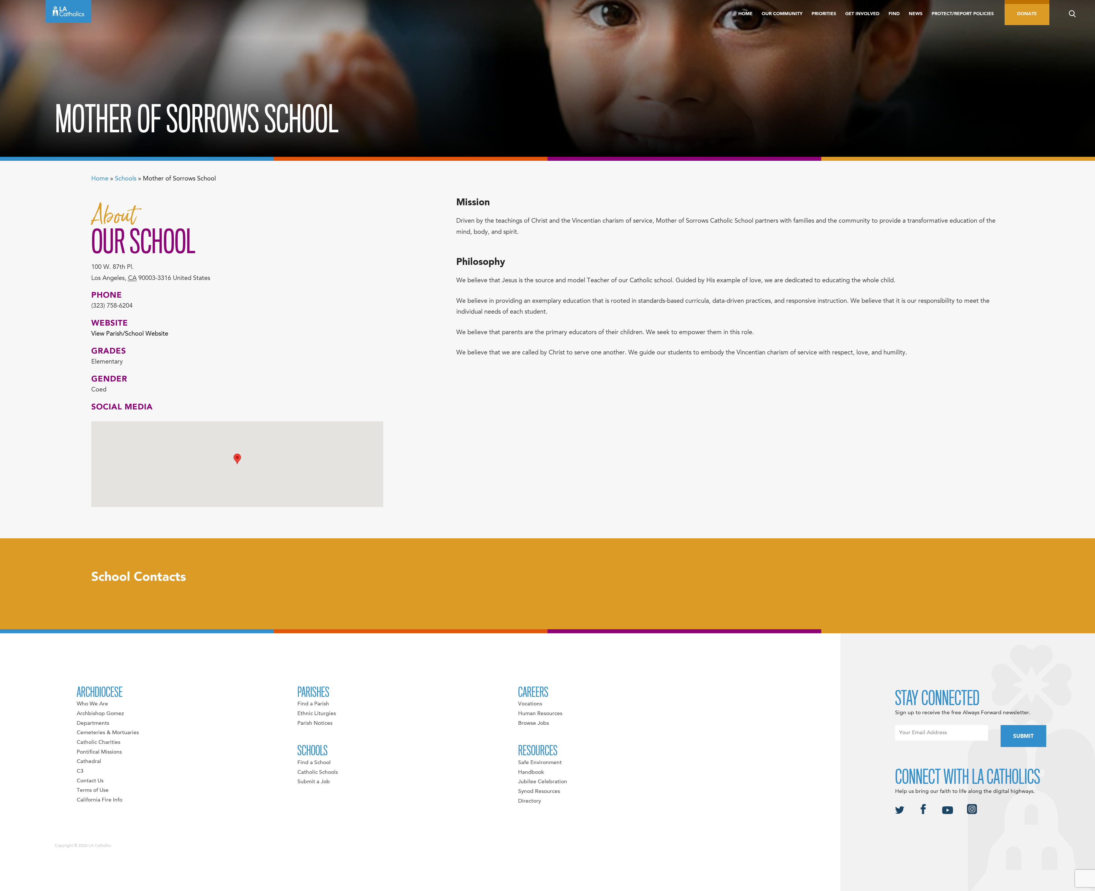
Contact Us (90, 781)
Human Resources (540, 714)
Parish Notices (314, 723)
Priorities (824, 14)
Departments (93, 723)
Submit (1023, 736)
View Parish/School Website (129, 334)
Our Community (782, 14)
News (915, 14)
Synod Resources (539, 791)
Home (745, 14)
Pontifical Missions (99, 752)
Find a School (314, 763)
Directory (529, 801)
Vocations (530, 704)
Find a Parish (313, 704)
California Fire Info (99, 800)
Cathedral (89, 761)
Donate (1027, 14)
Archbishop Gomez (100, 714)
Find (894, 14)
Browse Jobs (533, 723)
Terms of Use (93, 790)
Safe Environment (540, 763)
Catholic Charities (98, 742)
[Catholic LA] (68, 11)
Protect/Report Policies (963, 14)
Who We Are (92, 704)
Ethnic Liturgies (316, 714)
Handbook (531, 772)
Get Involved (862, 14)
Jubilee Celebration (542, 782)
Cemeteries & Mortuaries (108, 733)
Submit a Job (313, 782)
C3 (80, 771)
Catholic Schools (317, 772)
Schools (125, 179)
